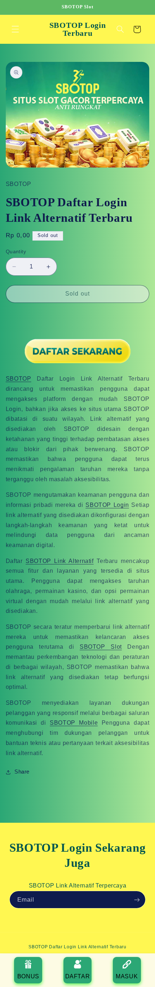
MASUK (127, 976)
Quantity (16, 251)
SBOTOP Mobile (74, 723)
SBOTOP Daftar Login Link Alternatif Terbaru (77, 947)
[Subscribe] (137, 899)
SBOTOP (18, 379)
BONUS (28, 976)
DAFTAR (77, 976)
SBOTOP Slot (101, 647)
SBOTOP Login (107, 505)
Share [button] (22, 772)
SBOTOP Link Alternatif (60, 561)
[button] (15, 29)
